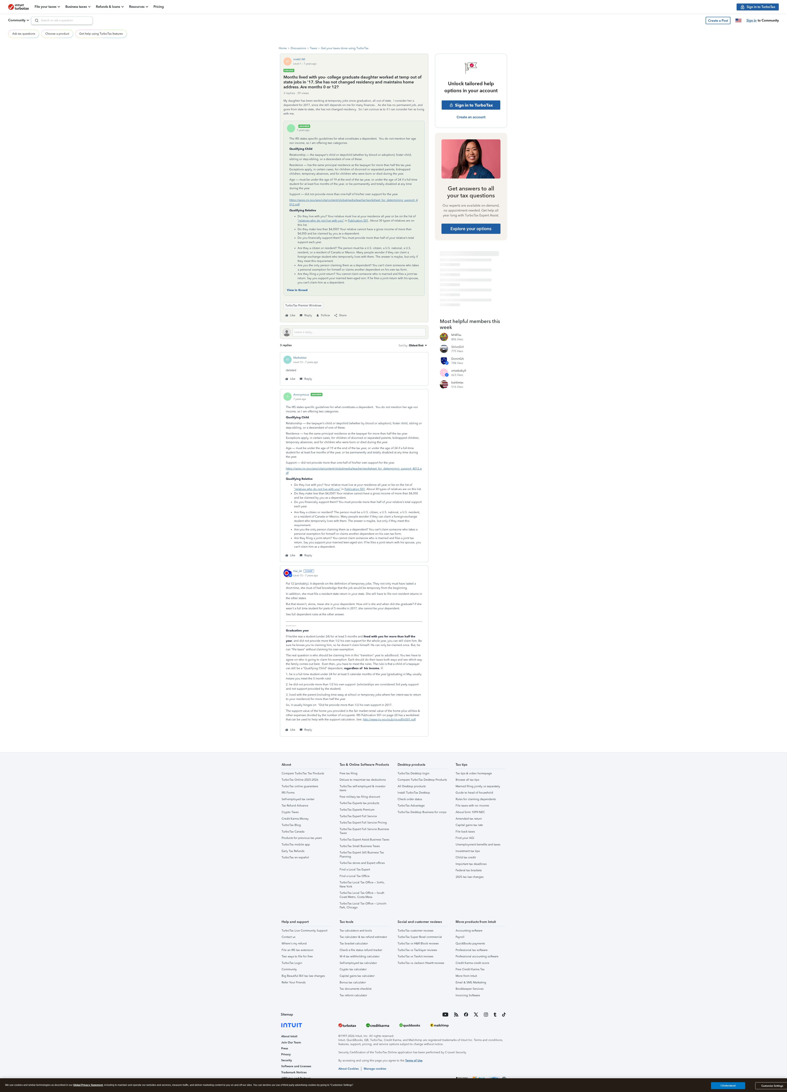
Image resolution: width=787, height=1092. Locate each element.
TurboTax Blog (291, 825)
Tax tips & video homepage (474, 773)
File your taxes (45, 7)
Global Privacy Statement (88, 1085)
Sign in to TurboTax (474, 105)
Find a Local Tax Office (355, 876)
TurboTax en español (295, 857)
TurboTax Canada (293, 831)
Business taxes (76, 7)
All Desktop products (412, 786)
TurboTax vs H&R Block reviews (418, 943)
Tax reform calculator (353, 995)
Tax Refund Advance (295, 805)
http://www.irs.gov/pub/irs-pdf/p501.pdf (389, 719)
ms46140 (299, 59)
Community (16, 20)
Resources (136, 7)
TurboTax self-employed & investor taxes (363, 788)
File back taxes (465, 831)
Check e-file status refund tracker (361, 950)
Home (283, 48)
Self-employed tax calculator (358, 963)
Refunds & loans (108, 7)
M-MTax (456, 335)
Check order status (410, 799)
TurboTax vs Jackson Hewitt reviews (421, 963)
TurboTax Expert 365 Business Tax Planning (362, 854)
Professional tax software (472, 950)
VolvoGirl (457, 347)
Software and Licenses (296, 1066)
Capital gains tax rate (469, 825)
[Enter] (35, 20)
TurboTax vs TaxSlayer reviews (417, 950)
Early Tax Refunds (293, 851)
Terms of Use (413, 1060)
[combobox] (62, 20)
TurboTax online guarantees (300, 786)
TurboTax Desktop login (413, 773)
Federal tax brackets (469, 870)
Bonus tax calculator (353, 982)
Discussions (298, 48)
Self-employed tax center (298, 799)
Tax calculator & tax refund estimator (363, 937)
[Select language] (738, 20)
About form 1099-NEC (470, 812)
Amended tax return (469, 818)
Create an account (471, 117)
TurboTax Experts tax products (359, 803)
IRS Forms (288, 792)
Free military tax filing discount (360, 797)
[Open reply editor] (354, 332)
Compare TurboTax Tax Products (303, 773)
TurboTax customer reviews (415, 930)
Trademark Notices (294, 1072)
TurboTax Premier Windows (303, 305)
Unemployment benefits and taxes (478, 844)
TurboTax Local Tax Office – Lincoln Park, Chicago (363, 905)
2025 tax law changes (469, 877)
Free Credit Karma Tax (470, 969)
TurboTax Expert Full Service (358, 816)
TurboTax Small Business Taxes (360, 846)
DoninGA (457, 359)
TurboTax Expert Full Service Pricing (363, 822)
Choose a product (57, 33)
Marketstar (300, 357)
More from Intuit (466, 976)
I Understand (728, 1085)
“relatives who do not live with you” (321, 220)
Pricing (159, 7)
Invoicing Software (468, 995)
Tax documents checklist (355, 989)
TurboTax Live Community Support (304, 930)
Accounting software (469, 930)
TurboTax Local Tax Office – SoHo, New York (362, 884)
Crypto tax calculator (353, 969)
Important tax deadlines (471, 864)
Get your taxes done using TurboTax (344, 48)
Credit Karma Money (295, 818)
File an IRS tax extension (297, 950)
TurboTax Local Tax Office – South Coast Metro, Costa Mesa (362, 895)
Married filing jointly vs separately (478, 786)
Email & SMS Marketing (471, 982)
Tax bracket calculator (354, 943)
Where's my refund (294, 943)
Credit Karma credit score (472, 963)
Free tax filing (348, 773)
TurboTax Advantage (411, 805)
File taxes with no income (472, 805)
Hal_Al (297, 571)
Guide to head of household (474, 792)
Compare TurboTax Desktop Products (422, 779)
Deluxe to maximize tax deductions (363, 779)
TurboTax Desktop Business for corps (422, 812)
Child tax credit (466, 857)
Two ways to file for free (297, 956)
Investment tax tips (468, 851)
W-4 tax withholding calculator (360, 956)
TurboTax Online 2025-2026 (300, 779)
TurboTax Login (292, 963)
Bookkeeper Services (469, 989)
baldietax (457, 382)
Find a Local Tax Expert (355, 869)
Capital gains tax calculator (357, 976)
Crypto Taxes (290, 812)
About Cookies (348, 1068)
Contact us (288, 937)
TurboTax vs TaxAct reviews (415, 956)
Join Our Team (291, 1042)
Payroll (460, 937)
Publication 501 (358, 220)
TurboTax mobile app (296, 844)
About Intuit (289, 1036)
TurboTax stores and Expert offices (362, 863)
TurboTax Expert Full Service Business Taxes (364, 831)
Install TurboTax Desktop (414, 792)
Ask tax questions (23, 33)
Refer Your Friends (294, 982)
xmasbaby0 (458, 370)
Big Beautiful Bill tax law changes (303, 976)
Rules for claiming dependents (476, 799)
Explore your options (470, 228)
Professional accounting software (477, 956)
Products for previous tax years (302, 838)
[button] (718, 20)
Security (286, 1060)
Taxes (313, 48)
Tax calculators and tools (356, 930)
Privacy (286, 1054)
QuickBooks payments (470, 943)
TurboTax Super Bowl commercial (420, 937)
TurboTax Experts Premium (357, 809)
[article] (354, 369)
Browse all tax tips (467, 779)
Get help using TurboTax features (101, 33)
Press (284, 1048)
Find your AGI (465, 838)
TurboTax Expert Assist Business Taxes (364, 839)
